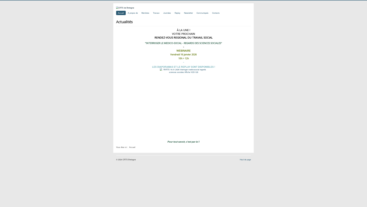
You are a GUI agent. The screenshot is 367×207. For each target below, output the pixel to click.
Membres (145, 13)
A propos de (133, 13)
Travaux (156, 13)
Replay (177, 13)
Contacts (216, 13)
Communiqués (202, 13)
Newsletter (188, 13)
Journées (167, 13)
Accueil (121, 13)
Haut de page (245, 159)
